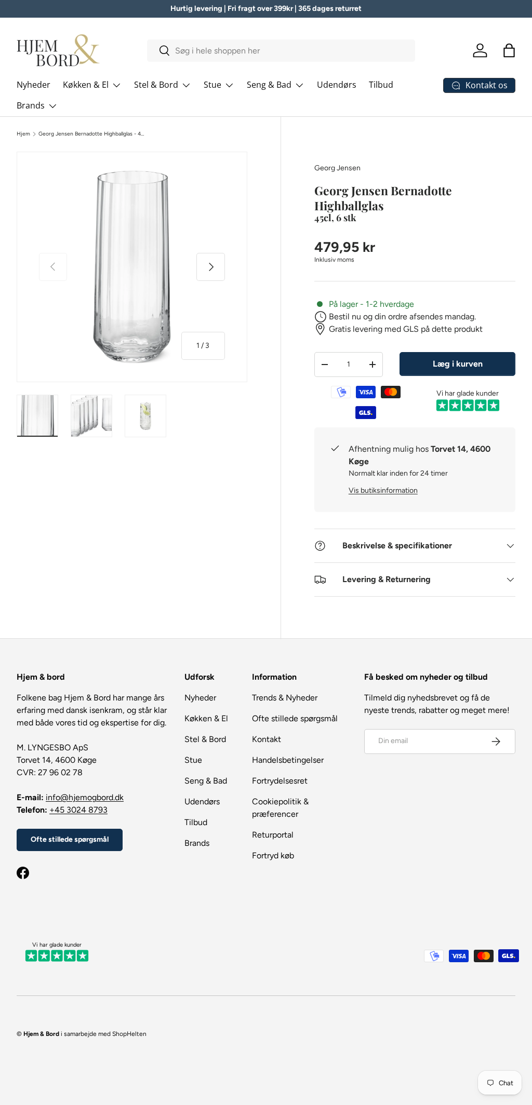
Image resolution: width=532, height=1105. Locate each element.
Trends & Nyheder (284, 698)
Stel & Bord (205, 739)
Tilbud (381, 84)
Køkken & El (206, 718)
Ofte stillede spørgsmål (70, 839)
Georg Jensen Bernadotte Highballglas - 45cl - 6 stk (92, 134)
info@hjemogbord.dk (85, 797)
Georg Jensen (337, 168)
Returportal (273, 835)
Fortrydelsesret (280, 781)
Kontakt (266, 739)
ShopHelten (129, 1033)
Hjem (23, 134)
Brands (196, 843)
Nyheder (33, 84)
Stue (193, 760)
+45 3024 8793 (78, 810)
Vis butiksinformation (383, 490)
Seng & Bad (205, 781)
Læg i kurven (458, 364)
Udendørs (336, 84)
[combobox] (281, 50)
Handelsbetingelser (288, 760)
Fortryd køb (273, 855)
